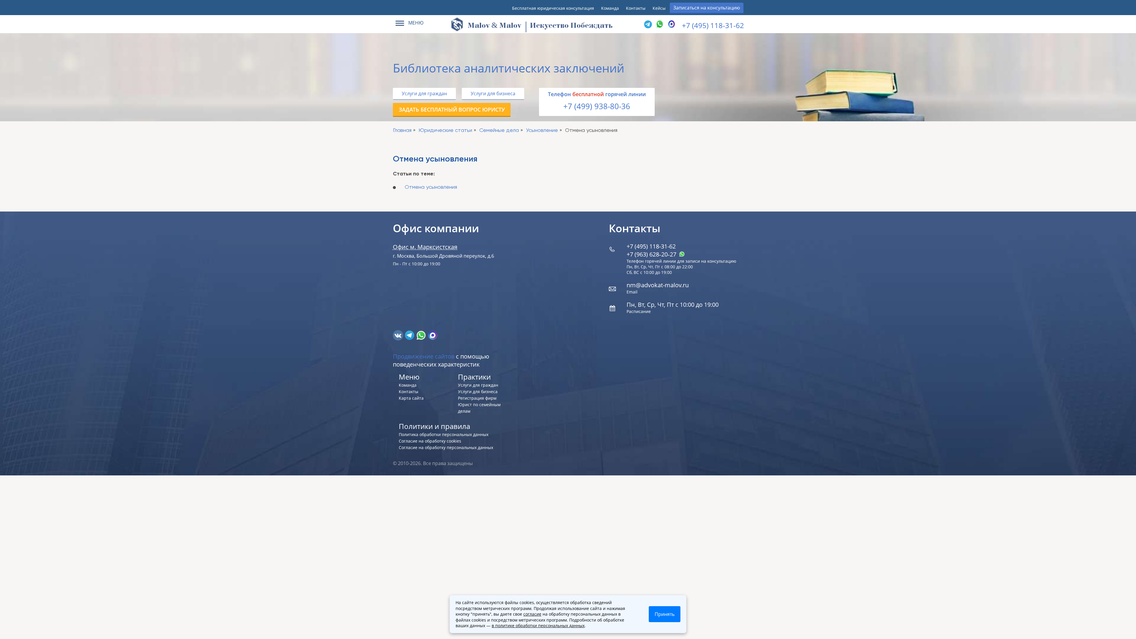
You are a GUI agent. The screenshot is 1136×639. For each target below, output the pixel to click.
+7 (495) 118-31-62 (713, 25)
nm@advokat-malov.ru (658, 285)
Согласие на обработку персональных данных (446, 447)
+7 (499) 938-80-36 (596, 106)
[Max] (671, 24)
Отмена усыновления (431, 187)
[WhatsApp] (659, 24)
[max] (432, 335)
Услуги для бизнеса (493, 93)
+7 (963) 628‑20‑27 (652, 254)
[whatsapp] (421, 335)
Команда (610, 8)
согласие (532, 614)
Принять (664, 614)
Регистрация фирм (477, 398)
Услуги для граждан (424, 93)
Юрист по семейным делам (479, 408)
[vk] (398, 335)
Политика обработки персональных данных (443, 434)
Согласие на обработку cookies (430, 441)
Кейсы (659, 8)
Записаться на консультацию (706, 7)
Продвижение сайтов (423, 356)
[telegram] (647, 24)
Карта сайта (411, 398)
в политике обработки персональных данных (538, 625)
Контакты (636, 8)
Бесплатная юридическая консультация (553, 8)
